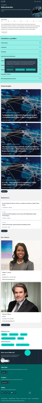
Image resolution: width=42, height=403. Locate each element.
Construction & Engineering (7, 344)
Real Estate (20, 338)
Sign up (3, 372)
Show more (4, 32)
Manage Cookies (10, 69)
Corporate (4, 334)
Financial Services (13, 334)
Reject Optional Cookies (20, 69)
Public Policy (23, 334)
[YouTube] (12, 392)
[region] (21, 66)
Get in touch (4, 361)
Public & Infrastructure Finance (8, 338)
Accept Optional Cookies (30, 69)
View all (3, 191)
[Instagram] (8, 392)
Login (29, 398)
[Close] (36, 60)
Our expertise (4, 4)
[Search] (35, 1)
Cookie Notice (4, 398)
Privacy (17, 398)
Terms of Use (23, 398)
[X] (5, 392)
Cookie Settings (35, 398)
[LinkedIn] (2, 392)
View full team (5, 324)
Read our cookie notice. (10, 66)
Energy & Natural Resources (22, 344)
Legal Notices (12, 398)
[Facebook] (15, 392)
